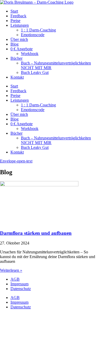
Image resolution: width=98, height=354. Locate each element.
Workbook (29, 53)
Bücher (16, 58)
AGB (15, 279)
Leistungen (19, 25)
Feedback (18, 16)
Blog (14, 44)
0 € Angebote (21, 49)
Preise (15, 20)
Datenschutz (20, 288)
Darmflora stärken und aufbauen (36, 233)
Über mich (19, 39)
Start (14, 11)
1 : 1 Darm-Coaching (38, 30)
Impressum (19, 284)
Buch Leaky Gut (35, 72)
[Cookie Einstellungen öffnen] (39, 351)
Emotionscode (32, 34)
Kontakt (17, 77)
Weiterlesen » (11, 270)
